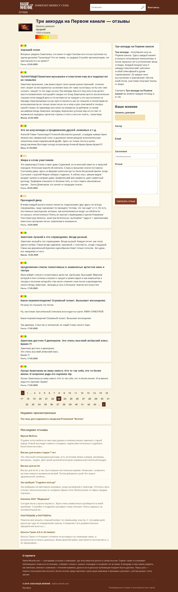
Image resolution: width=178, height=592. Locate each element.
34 (39, 404)
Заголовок (121, 151)
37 (58, 404)
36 (51, 404)
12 (82, 393)
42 (88, 404)
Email (118, 138)
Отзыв (118, 164)
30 (102, 398)
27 (83, 398)
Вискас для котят (30, 465)
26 (77, 398)
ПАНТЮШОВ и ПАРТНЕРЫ (36, 515)
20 (40, 398)
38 (64, 404)
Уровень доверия (125, 112)
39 (70, 404)
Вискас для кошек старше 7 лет (38, 452)
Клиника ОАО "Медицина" (35, 499)
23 (59, 398)
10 (69, 393)
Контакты (27, 587)
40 (76, 404)
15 (100, 393)
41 (82, 404)
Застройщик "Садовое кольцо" (38, 482)
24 (65, 398)
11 (76, 393)
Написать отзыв (126, 201)
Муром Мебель (29, 435)
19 (34, 398)
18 (28, 398)
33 (33, 404)
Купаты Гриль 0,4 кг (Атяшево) (38, 532)
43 (95, 404)
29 (96, 398)
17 (22, 398)
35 (45, 404)
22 (52, 398)
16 (106, 393)
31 (108, 398)
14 (94, 393)
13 (88, 393)
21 (46, 398)
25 (71, 398)
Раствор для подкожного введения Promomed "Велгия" (52, 418)
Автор (118, 126)
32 (27, 404)
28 (89, 398)
